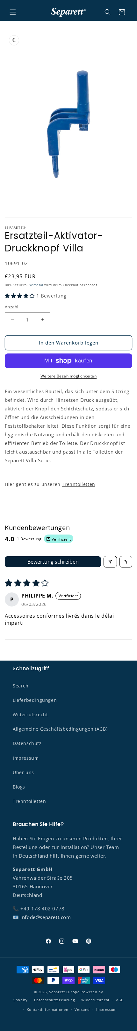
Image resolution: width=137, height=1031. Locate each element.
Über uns (23, 772)
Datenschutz (27, 743)
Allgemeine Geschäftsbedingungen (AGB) (60, 729)
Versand (36, 284)
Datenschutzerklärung (54, 999)
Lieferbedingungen (35, 700)
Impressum (26, 758)
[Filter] (110, 561)
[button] (13, 12)
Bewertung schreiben (53, 561)
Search (21, 686)
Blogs (19, 787)
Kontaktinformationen (47, 1009)
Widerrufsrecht (30, 714)
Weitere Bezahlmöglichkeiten (68, 376)
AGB (120, 999)
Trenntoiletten (78, 484)
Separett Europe (64, 991)
